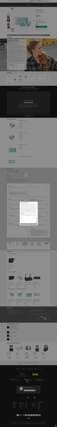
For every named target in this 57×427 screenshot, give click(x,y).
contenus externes (22, 222)
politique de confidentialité (27, 215)
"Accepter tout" (28, 209)
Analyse (21, 218)
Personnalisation (22, 221)
